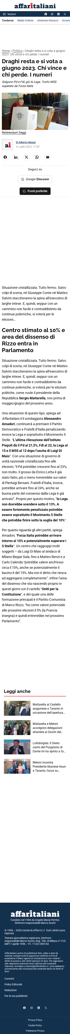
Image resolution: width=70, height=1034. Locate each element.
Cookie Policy (35, 1025)
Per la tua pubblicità (15, 995)
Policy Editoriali (13, 984)
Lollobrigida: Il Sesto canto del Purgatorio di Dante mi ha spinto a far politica (49, 747)
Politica (17, 51)
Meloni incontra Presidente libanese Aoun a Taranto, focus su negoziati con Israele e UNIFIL (49, 767)
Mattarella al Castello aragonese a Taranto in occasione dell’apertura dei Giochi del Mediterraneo (48, 709)
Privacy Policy (35, 1020)
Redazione (10, 990)
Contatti (9, 978)
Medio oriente (25, 20)
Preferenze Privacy (35, 1031)
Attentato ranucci (47, 20)
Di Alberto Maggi (26, 142)
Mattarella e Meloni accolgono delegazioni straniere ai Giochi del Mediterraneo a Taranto (48, 728)
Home (6, 51)
